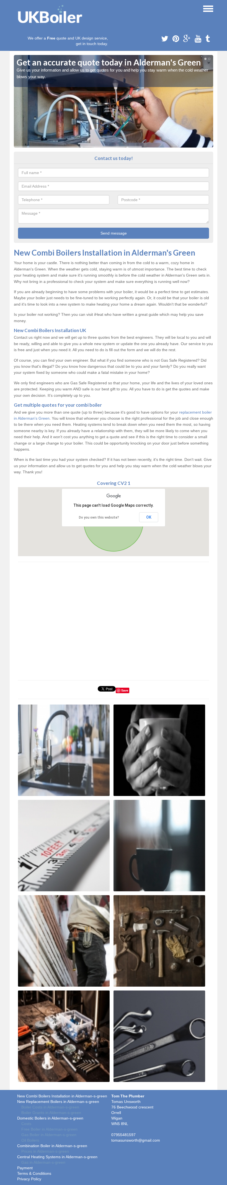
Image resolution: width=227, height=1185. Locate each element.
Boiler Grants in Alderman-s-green (51, 1112)
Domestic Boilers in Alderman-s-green (50, 1118)
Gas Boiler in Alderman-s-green (48, 1135)
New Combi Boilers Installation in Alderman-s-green (62, 1096)
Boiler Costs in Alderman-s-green (50, 1107)
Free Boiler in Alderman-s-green (49, 1129)
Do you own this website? (99, 517)
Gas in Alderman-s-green (43, 1162)
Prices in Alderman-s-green (45, 1151)
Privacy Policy (29, 1179)
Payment (25, 1168)
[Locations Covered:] (16, 8)
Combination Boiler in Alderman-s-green (52, 1146)
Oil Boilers (30, 1140)
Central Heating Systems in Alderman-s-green (57, 1157)
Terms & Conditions (34, 1173)
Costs (26, 1123)
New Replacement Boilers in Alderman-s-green (58, 1101)
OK (148, 517)
